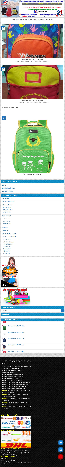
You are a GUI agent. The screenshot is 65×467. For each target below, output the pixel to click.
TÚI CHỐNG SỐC (7, 244)
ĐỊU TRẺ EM (6, 253)
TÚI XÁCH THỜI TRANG (9, 233)
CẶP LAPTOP (6, 221)
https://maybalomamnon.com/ (16, 380)
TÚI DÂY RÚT (6, 251)
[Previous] (1, 144)
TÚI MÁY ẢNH (7, 248)
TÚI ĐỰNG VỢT (7, 246)
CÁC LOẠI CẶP (6, 216)
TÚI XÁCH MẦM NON (8, 201)
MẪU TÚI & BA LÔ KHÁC (9, 236)
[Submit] (62, 310)
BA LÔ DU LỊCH (7, 212)
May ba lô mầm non (7, 191)
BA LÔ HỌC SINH (7, 209)
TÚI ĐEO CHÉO (7, 239)
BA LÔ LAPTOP (7, 207)
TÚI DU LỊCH (6, 230)
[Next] (63, 144)
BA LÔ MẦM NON (7, 198)
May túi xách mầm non (8, 188)
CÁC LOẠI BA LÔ (7, 204)
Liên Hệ (4, 185)
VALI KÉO (5, 227)
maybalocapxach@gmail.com (15, 378)
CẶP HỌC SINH (7, 223)
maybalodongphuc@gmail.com (15, 374)
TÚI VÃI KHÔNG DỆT (8, 242)
